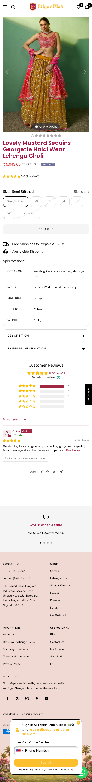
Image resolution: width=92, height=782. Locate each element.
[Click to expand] (46, 74)
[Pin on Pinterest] (47, 471)
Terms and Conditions (16, 657)
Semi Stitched (15, 201)
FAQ (53, 664)
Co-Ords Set (58, 615)
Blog (53, 634)
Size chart (81, 191)
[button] (12, 176)
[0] (78, 7)
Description (18, 336)
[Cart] (87, 7)
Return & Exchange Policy (19, 642)
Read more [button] (73, 450)
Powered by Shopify (32, 713)
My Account (57, 649)
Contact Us (57, 642)
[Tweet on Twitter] (54, 471)
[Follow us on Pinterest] (37, 698)
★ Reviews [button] (88, 395)
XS (36, 201)
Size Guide (56, 657)
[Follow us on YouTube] (46, 698)
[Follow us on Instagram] (27, 698)
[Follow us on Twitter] (17, 698)
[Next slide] (84, 72)
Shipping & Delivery (15, 649)
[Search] (13, 7)
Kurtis (54, 608)
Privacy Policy (11, 664)
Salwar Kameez (60, 586)
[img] (11, 441)
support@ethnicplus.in (17, 578)
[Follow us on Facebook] (8, 698)
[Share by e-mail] (61, 471)
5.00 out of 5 (57, 373)
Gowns (54, 593)
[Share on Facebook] (42, 471)
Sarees (54, 571)
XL (9, 214)
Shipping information (26, 349)
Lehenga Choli (59, 578)
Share (33, 472)
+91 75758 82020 (15, 571)
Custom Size (28, 214)
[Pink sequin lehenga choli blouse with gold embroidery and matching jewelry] (55, 135)
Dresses (55, 600)
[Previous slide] (7, 72)
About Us (9, 634)
